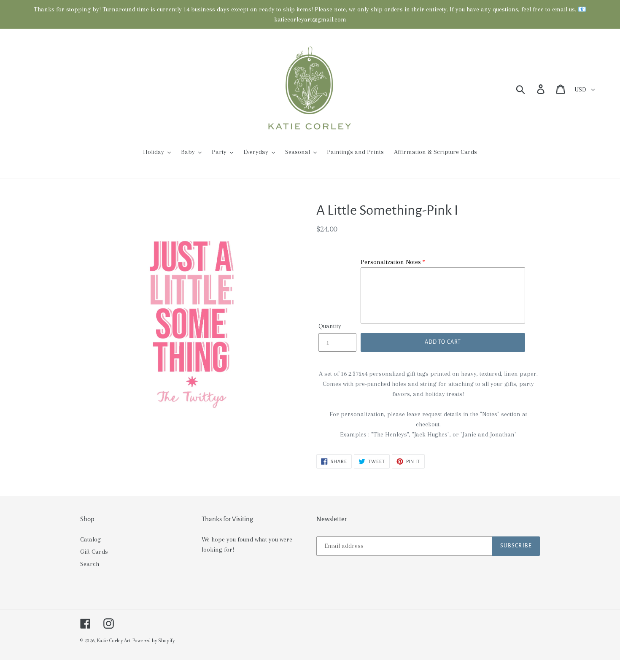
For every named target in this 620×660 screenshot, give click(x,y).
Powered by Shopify (153, 641)
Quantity (329, 326)
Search (89, 564)
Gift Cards (94, 551)
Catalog (90, 539)
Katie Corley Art (114, 641)
